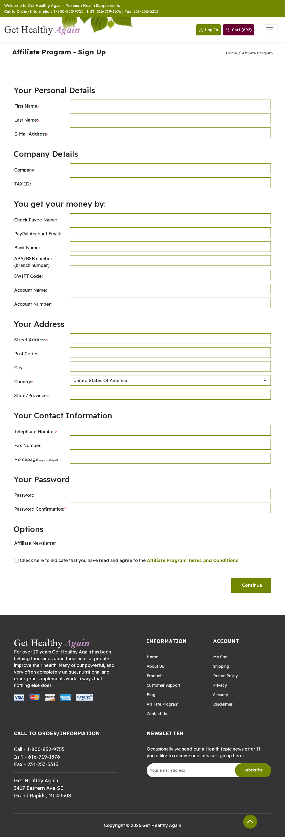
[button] (251, 585)
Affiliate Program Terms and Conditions (192, 560)
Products (155, 675)
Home (231, 52)
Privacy (220, 685)
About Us (155, 666)
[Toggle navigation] (269, 29)
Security (220, 694)
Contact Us (157, 713)
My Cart (220, 656)
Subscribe (253, 770)
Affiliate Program (257, 52)
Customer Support (163, 685)
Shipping (221, 666)
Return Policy (225, 675)
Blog (151, 694)
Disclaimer (222, 704)
